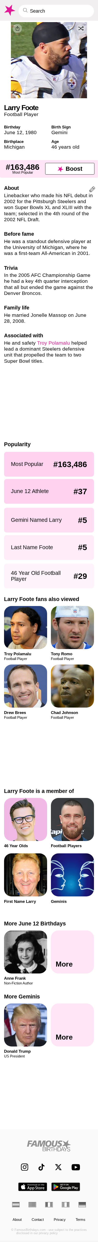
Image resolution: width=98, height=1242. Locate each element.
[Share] (17, 28)
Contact (38, 1219)
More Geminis (22, 996)
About (17, 1219)
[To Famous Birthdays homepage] (9, 10)
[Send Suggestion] (92, 190)
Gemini (59, 132)
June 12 (13, 132)
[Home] (49, 1146)
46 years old (65, 147)
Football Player (21, 114)
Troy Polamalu (53, 343)
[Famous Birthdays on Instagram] (22, 1167)
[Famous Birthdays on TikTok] (39, 1167)
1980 (31, 132)
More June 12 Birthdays (35, 923)
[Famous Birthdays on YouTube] (74, 1167)
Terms (80, 1219)
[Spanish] (16, 1204)
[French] (49, 1204)
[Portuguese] (32, 1204)
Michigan (14, 147)
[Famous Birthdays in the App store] (33, 1187)
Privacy (60, 1219)
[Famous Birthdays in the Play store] (65, 1187)
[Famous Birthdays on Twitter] (56, 1167)
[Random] (81, 28)
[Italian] (65, 1204)
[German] (82, 1204)
